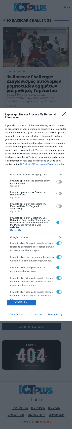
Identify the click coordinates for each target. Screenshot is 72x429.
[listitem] (36, 174)
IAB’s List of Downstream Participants (40, 164)
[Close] (65, 115)
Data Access (36, 314)
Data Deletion (17, 314)
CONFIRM (21, 302)
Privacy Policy (55, 314)
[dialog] (36, 214)
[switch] (59, 181)
